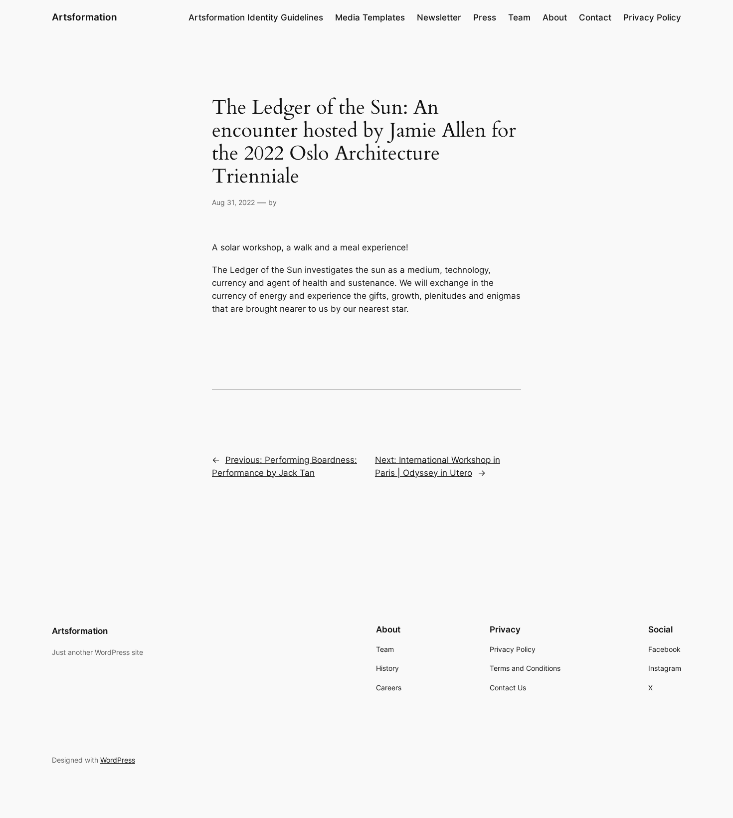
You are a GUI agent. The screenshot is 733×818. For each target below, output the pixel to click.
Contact (595, 17)
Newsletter (439, 17)
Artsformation (84, 17)
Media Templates (370, 17)
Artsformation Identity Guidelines (255, 17)
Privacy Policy (652, 17)
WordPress (117, 760)
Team (519, 17)
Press (484, 17)
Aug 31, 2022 (233, 202)
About (555, 17)
